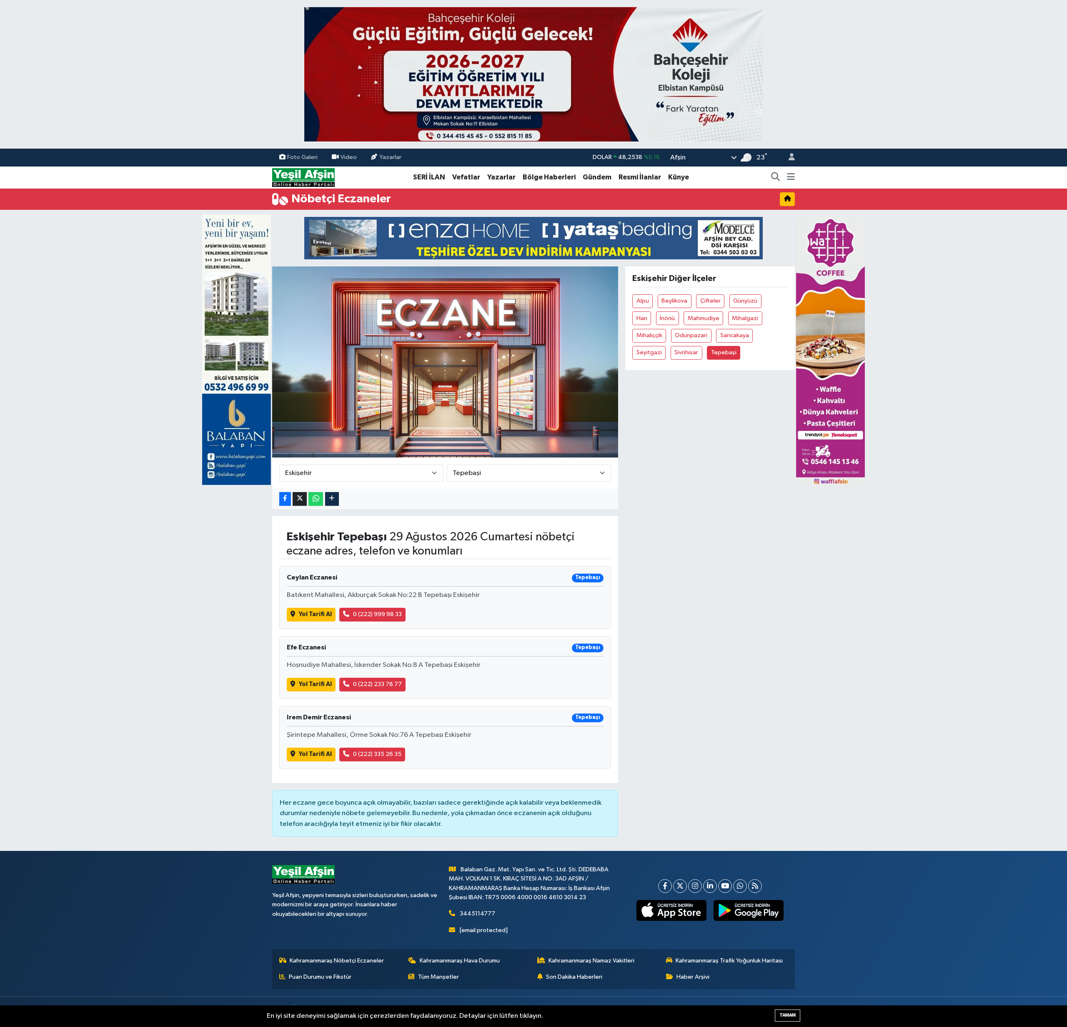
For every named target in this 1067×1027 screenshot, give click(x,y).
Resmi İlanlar (640, 177)
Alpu (642, 301)
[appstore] (672, 910)
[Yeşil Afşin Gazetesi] (303, 177)
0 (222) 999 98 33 (377, 614)
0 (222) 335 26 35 (377, 754)
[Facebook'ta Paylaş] (285, 499)
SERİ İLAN (429, 177)
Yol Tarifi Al (315, 614)
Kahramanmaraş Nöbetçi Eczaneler (337, 960)
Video (349, 157)
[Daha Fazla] (332, 499)
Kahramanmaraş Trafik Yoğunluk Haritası (729, 960)
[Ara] (776, 177)
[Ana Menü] (791, 177)
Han (641, 318)
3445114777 (477, 913)
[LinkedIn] (710, 886)
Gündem (597, 177)
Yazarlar (390, 157)
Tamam (787, 1015)
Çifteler (710, 301)
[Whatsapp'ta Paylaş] (315, 499)
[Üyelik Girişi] (788, 158)
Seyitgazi (649, 352)
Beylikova (674, 301)
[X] (680, 886)
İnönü (667, 318)
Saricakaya (734, 335)
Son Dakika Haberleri (574, 977)
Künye (678, 177)
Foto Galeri (302, 157)
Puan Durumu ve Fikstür (320, 977)
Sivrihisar (686, 352)
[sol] (236, 349)
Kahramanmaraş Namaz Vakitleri (591, 960)
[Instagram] (695, 886)
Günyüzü (745, 301)
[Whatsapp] (740, 886)
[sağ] (830, 349)
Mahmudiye (703, 318)
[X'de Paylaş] (300, 499)
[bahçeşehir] (533, 74)
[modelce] (533, 237)
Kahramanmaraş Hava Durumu (460, 960)
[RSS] (755, 886)
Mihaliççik (649, 335)
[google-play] (749, 910)
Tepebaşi (723, 352)
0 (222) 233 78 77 (377, 684)
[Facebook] (665, 886)
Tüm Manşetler (438, 977)
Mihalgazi (745, 318)
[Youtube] (725, 886)
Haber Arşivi (692, 977)
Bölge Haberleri (549, 177)
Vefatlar (466, 177)
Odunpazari (691, 335)
